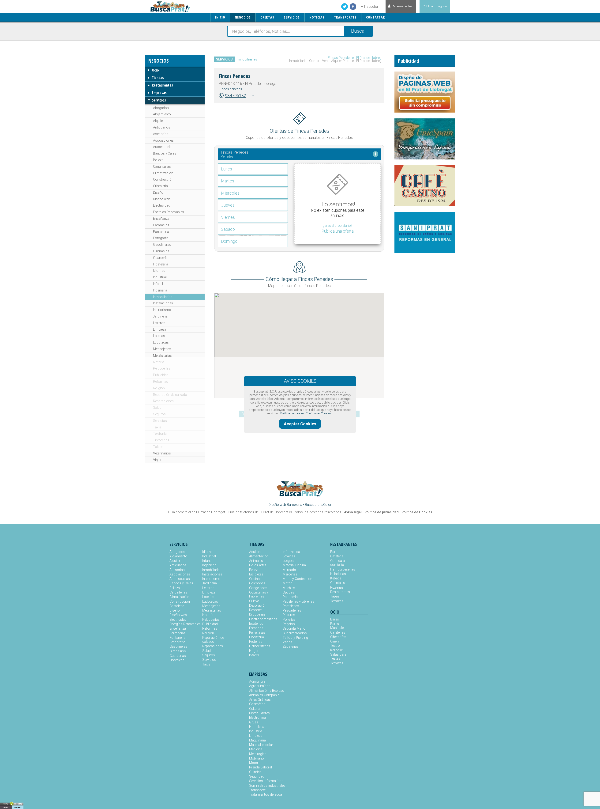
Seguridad (256, 777)
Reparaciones (163, 401)
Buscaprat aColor (318, 505)
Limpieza (159, 329)
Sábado (228, 229)
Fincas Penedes (234, 76)
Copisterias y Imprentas (259, 594)
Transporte (257, 790)
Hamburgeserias (339, 569)
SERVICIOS (292, 17)
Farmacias (161, 225)
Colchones (257, 583)
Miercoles (230, 193)
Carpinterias (162, 166)
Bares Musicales (337, 626)
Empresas (159, 92)
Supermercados (295, 633)
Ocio (155, 70)
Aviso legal (353, 512)
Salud (157, 407)
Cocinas (255, 579)
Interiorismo (162, 310)
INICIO (220, 17)
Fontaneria (161, 232)
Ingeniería (160, 290)
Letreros (159, 323)
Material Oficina (294, 565)
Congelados (258, 588)
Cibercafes (338, 637)
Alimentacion (259, 556)
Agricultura (257, 682)
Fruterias (255, 642)
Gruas (253, 722)
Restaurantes (162, 85)
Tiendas (158, 77)
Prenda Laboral (260, 767)
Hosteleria (160, 264)
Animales (256, 561)
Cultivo (254, 601)
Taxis (157, 427)
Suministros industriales (267, 786)
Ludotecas (161, 342)
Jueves (228, 205)
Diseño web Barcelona (285, 505)
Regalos (289, 624)
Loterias (159, 336)
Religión (159, 388)
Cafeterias (337, 633)
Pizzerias (337, 588)
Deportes (255, 610)
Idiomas (159, 270)
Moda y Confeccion (297, 579)
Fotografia (161, 238)
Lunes (226, 168)
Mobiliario (256, 758)
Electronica (257, 718)
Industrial (160, 277)
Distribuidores (259, 713)
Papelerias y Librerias (298, 602)
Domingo (229, 241)
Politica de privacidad (381, 512)
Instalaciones (163, 303)
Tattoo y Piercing (295, 638)
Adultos (255, 552)
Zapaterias (291, 647)
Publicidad (161, 375)
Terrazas (336, 601)
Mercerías (290, 574)
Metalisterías (162, 355)
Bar (332, 552)
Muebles (289, 588)
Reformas (160, 381)
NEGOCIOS (243, 17)
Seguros (159, 414)
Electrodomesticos (263, 619)
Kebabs (335, 578)
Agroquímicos (259, 686)
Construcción (163, 179)
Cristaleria (160, 186)
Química (255, 772)
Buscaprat (18, 807)
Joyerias (289, 556)
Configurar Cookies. (319, 413)
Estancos (256, 628)
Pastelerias (291, 606)
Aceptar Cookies (300, 423)
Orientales (337, 583)
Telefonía (160, 433)
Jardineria (160, 316)
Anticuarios (161, 127)
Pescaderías (292, 610)
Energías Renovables (168, 212)
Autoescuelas (163, 147)
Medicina (255, 749)
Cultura (254, 709)
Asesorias (160, 134)
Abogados (161, 108)
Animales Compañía (264, 695)
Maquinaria (257, 740)
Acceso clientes (402, 6)
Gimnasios (161, 251)
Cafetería (336, 556)
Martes (227, 180)
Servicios (159, 100)
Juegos (288, 561)
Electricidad (161, 205)
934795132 (235, 95)
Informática (291, 552)
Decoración (257, 606)
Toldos (158, 447)
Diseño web (161, 199)
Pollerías (289, 620)
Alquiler (158, 121)
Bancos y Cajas (164, 153)
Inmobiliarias (162, 297)
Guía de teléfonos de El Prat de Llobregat (258, 512)
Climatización (163, 173)
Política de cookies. (292, 413)
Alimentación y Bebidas (266, 691)
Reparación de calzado (170, 395)
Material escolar (261, 745)
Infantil (158, 284)
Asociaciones (163, 140)
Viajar (157, 460)
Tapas (335, 596)
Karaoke (336, 650)
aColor (6, 807)
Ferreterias (257, 633)
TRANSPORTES (345, 17)
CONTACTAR (375, 17)
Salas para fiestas (338, 657)
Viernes (228, 217)
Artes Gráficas (260, 700)
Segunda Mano (294, 629)
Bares (334, 619)
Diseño (158, 192)
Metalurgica (257, 754)
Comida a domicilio (337, 563)
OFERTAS (267, 17)
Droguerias (257, 614)
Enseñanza (161, 218)
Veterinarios (162, 453)
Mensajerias (162, 349)
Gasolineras (162, 244)
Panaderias (291, 597)
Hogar (254, 651)
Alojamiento (162, 114)
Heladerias (338, 574)
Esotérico (256, 624)
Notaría (158, 362)
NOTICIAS (316, 17)
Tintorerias (161, 440)
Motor (287, 583)
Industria (255, 731)
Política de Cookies (416, 512)
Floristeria (256, 637)
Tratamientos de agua (265, 795)
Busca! (358, 31)
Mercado (289, 570)
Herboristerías (259, 646)
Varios (287, 642)
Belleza (158, 160)
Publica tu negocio (435, 6)
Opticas (288, 592)
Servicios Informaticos (266, 781)
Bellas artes (257, 565)
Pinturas (289, 615)
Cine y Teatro (335, 643)
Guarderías (161, 258)
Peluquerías (161, 368)
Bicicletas (256, 574)
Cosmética (257, 704)
